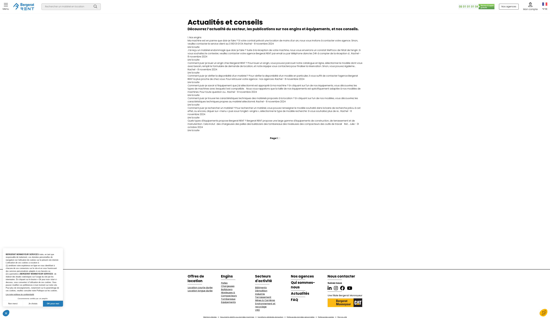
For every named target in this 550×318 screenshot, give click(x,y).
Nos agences (508, 6)
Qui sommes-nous (303, 285)
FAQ (294, 300)
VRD (257, 310)
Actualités (300, 293)
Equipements (228, 302)
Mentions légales (210, 317)
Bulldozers (226, 289)
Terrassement (263, 297)
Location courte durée (200, 287)
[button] (6, 7)
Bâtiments (261, 287)
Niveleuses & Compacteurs (229, 294)
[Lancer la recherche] (95, 7)
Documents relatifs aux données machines (237, 317)
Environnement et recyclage (265, 305)
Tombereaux (228, 299)
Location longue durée (200, 290)
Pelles (224, 283)
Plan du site (342, 317)
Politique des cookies (326, 317)
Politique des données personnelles (301, 317)
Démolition (261, 290)
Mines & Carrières (265, 300)
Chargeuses (227, 286)
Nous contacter (341, 276)
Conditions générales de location (270, 317)
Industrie (260, 294)
